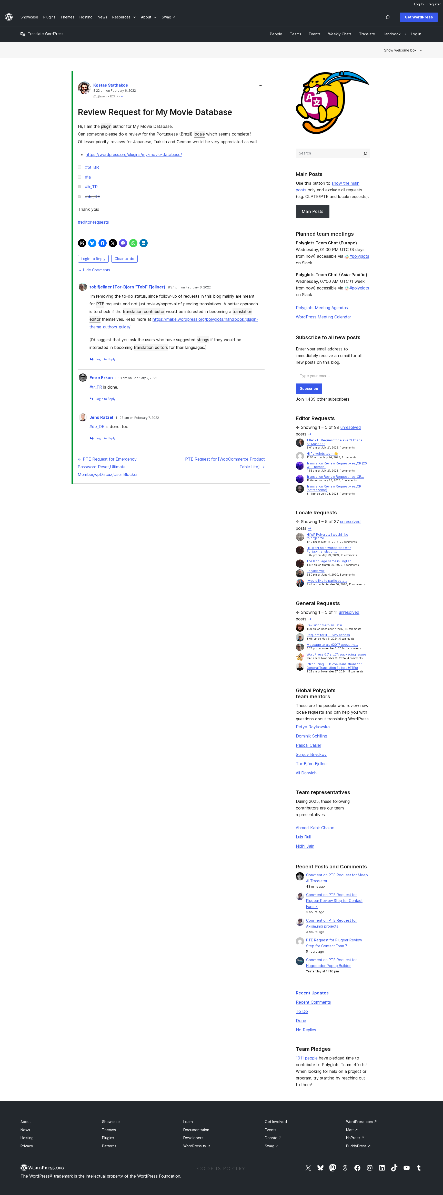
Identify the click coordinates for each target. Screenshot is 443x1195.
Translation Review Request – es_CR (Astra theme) (334, 488)
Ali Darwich (306, 772)
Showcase (111, 1121)
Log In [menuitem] (419, 4)
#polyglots (359, 256)
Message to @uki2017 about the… (332, 645)
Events (270, 1130)
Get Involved (276, 1121)
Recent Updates (312, 992)
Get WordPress (419, 17)
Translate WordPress (45, 34)
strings (203, 339)
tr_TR (91, 186)
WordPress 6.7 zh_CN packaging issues (337, 654)
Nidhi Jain (305, 846)
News (25, 1130)
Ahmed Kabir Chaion (315, 827)
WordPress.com (361, 1121)
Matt (352, 1130)
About (26, 1121)
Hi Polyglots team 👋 (322, 453)
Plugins (108, 1138)
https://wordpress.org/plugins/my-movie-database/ (134, 154)
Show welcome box (400, 50)
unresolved (350, 427)
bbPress (355, 1138)
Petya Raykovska (313, 726)
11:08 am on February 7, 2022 (137, 418)
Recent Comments (313, 1002)
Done (301, 1020)
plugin (106, 126)
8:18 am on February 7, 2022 (136, 378)
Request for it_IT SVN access (328, 635)
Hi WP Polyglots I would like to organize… (327, 536)
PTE (100, 303)
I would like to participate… (327, 581)
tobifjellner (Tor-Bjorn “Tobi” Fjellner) (127, 286)
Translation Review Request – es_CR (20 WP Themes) (337, 465)
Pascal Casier (308, 745)
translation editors (151, 347)
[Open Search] (387, 17)
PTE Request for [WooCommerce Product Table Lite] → (225, 462)
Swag (272, 1146)
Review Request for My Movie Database (155, 112)
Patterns (109, 1146)
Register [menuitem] (434, 4)
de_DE (92, 196)
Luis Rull (303, 836)
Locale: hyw (316, 571)
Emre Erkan (101, 377)
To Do (302, 1011)
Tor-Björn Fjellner (312, 763)
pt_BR (92, 167)
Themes (109, 1130)
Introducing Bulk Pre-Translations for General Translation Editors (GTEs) (334, 666)
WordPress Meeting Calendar (323, 316)
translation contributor (144, 311)
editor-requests (93, 222)
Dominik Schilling (311, 736)
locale (199, 134)
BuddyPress (358, 1146)
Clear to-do (124, 258)
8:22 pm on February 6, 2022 (114, 90)
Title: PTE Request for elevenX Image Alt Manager (335, 442)
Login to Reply (93, 258)
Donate (273, 1138)
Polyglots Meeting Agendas (322, 307)
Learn (188, 1121)
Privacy (27, 1146)
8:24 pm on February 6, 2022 (189, 287)
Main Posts (312, 211)
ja (88, 177)
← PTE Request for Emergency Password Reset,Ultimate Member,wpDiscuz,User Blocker (108, 466)
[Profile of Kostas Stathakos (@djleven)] (84, 89)
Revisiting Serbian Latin (324, 625)
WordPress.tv (196, 1146)
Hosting (27, 1138)
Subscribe (309, 388)
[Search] (365, 153)
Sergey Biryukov (311, 754)
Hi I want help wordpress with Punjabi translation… (329, 549)
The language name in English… (330, 561)
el (122, 96)
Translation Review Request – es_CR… (335, 477)
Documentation (196, 1130)
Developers (193, 1138)
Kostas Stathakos (110, 85)
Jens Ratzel (101, 417)
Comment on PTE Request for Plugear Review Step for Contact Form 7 (334, 900)
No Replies (306, 1029)
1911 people (307, 1058)
